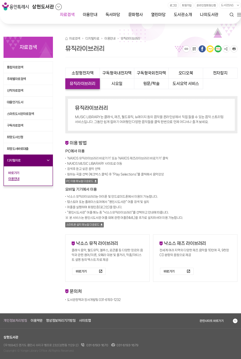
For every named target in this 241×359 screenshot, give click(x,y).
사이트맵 (85, 320)
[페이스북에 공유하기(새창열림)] (202, 48)
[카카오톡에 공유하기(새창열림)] (210, 48)
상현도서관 (43, 6)
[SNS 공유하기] (226, 48)
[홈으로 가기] (66, 38)
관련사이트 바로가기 (212, 320)
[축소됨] (58, 7)
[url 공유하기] (186, 48)
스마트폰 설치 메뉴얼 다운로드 (82, 224)
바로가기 (81, 271)
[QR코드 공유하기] (194, 48)
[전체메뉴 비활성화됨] (239, 14)
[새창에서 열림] (233, 48)
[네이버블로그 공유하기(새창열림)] (218, 48)
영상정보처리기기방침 (61, 320)
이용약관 (37, 320)
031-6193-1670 (97, 345)
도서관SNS (227, 5)
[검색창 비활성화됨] (232, 14)
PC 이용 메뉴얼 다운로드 (79, 181)
